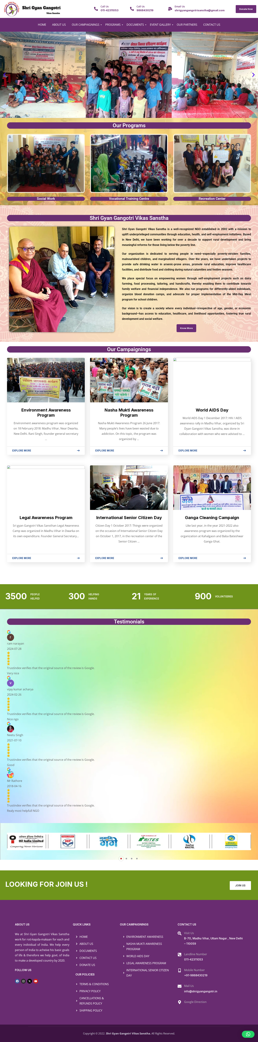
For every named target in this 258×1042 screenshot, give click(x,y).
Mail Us (189, 986)
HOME (42, 25)
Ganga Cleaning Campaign (212, 517)
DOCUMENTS (135, 25)
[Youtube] (35, 981)
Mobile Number (194, 970)
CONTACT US (211, 25)
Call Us (105, 6)
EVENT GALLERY (160, 25)
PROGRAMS (113, 25)
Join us (240, 885)
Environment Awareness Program (46, 412)
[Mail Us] (179, 986)
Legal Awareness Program (45, 517)
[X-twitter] (29, 981)
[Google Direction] (179, 1002)
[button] (4, 75)
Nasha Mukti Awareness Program (128, 412)
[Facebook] (17, 981)
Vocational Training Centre (129, 199)
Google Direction (195, 1002)
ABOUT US (59, 25)
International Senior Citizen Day (129, 517)
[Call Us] (96, 9)
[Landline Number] (179, 955)
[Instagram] (23, 981)
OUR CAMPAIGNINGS (85, 25)
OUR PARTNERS (187, 25)
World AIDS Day (212, 410)
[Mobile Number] (179, 970)
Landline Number (195, 954)
